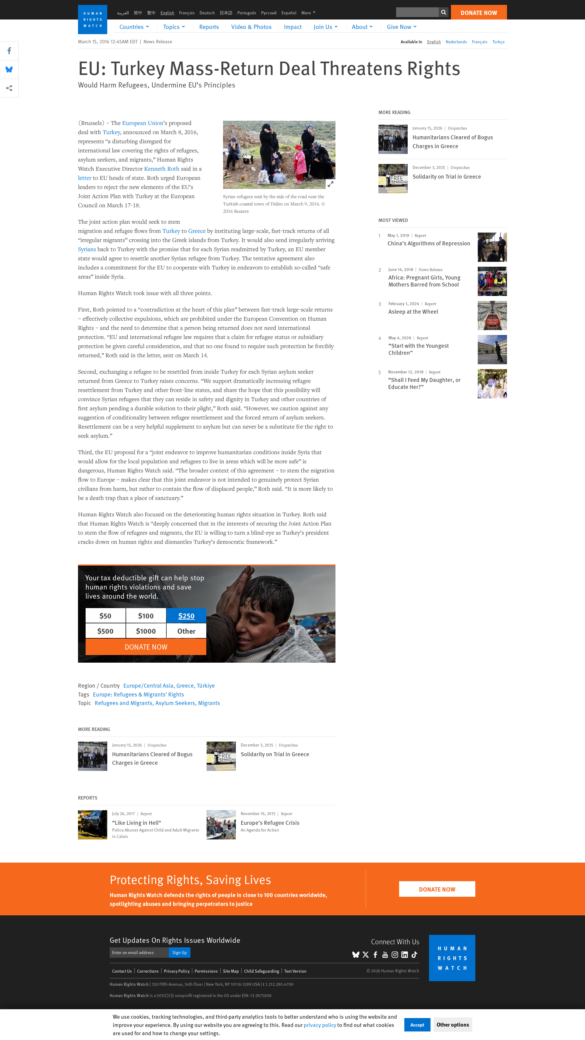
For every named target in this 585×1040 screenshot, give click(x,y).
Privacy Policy (177, 971)
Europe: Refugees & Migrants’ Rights (138, 694)
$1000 (146, 630)
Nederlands (456, 42)
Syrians (87, 249)
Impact (293, 26)
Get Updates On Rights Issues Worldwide (175, 940)
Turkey (111, 132)
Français (187, 13)
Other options (453, 1024)
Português (246, 13)
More (310, 13)
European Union (142, 122)
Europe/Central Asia (148, 685)
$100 (146, 615)
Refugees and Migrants (123, 703)
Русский (269, 13)
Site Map (231, 971)
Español (289, 13)
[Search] (443, 12)
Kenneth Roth (161, 168)
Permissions (206, 971)
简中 (138, 13)
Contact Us (122, 971)
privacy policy (320, 1024)
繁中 (151, 13)
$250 (186, 615)
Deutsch (207, 13)
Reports (209, 26)
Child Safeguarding (261, 971)
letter (84, 177)
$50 (105, 615)
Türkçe (498, 42)
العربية (123, 13)
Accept (417, 1024)
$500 (105, 630)
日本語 (226, 13)
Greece (197, 230)
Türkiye (206, 685)
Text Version (295, 971)
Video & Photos (251, 26)
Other (186, 630)
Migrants (209, 703)
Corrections (148, 971)
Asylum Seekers (175, 703)
